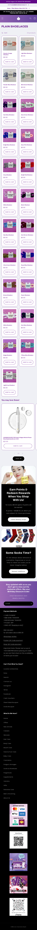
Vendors (7, 781)
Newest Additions (18, 571)
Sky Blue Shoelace (8, 235)
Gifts (5, 785)
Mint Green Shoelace (27, 84)
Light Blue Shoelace (26, 53)
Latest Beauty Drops (18, 519)
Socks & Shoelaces (10, 768)
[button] (2, 18)
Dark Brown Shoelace (27, 235)
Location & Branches (11, 669)
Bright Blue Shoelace (9, 145)
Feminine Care (9, 789)
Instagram (7, 686)
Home (6, 718)
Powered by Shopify (21, 926)
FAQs (5, 673)
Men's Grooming (9, 794)
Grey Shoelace (7, 175)
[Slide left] (14, 453)
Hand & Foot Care (10, 752)
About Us (7, 798)
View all (18, 459)
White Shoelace (7, 205)
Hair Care (7, 739)
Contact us (8, 681)
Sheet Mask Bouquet (11, 702)
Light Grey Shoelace (9, 385)
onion (15, 926)
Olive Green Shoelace (9, 265)
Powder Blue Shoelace (9, 84)
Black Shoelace (25, 205)
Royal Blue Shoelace (27, 265)
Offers (6, 722)
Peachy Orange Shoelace (7, 54)
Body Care (7, 743)
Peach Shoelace (25, 295)
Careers (6, 731)
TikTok (6, 690)
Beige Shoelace (7, 355)
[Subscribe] (31, 603)
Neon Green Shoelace (27, 114)
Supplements (8, 777)
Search (6, 677)
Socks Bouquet (9, 707)
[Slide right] (23, 453)
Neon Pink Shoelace (26, 145)
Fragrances (8, 773)
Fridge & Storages (10, 764)
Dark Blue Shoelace (8, 114)
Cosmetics (7, 760)
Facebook (7, 694)
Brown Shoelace (7, 295)
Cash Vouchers (9, 698)
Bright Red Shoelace (26, 175)
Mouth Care (8, 748)
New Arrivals (8, 727)
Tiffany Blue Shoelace (27, 355)
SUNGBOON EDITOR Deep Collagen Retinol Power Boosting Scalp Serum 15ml (17, 438)
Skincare (7, 735)
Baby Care (7, 756)
